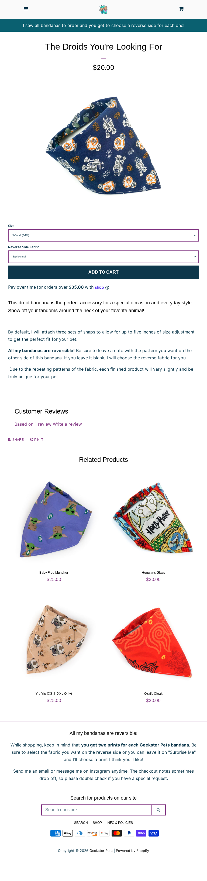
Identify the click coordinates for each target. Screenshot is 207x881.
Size (11, 226)
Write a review (67, 424)
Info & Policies (120, 823)
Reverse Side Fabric (23, 247)
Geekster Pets (101, 851)
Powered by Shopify (132, 851)
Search (81, 823)
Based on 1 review (33, 424)
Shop (97, 823)
